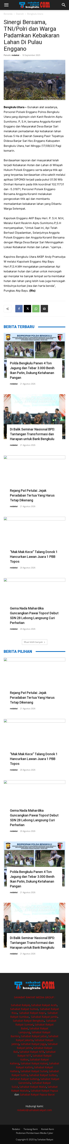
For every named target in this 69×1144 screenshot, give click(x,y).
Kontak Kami (47, 1129)
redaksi (15, 55)
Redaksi (16, 1129)
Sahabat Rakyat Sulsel (33, 1071)
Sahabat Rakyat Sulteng (24, 1079)
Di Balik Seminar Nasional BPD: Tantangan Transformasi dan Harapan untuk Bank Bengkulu (32, 434)
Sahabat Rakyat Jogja (33, 1044)
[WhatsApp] (36, 308)
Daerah (20, 13)
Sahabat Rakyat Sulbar (43, 1075)
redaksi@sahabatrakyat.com (34, 1110)
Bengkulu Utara (35, 13)
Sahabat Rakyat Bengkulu (28, 1020)
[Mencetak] (44, 308)
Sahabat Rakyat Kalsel (34, 1063)
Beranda (8, 13)
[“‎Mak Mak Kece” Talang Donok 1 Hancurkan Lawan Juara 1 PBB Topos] (34, 539)
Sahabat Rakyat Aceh (44, 1005)
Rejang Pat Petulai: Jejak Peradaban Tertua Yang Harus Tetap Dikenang (32, 495)
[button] (6, 5)
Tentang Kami (31, 1129)
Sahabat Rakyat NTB (31, 1051)
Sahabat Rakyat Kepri (32, 1013)
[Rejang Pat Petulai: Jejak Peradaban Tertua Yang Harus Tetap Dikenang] (34, 477)
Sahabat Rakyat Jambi (44, 1016)
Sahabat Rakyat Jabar (34, 1036)
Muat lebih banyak (33, 642)
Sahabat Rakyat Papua (44, 1090)
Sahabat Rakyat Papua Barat (37, 1094)
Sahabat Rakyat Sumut (24, 1009)
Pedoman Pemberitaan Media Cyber (34, 1133)
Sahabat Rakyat (20, 1005)
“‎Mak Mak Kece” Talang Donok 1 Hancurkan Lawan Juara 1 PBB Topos (34, 556)
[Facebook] (19, 308)
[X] (27, 308)
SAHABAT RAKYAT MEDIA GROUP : (34, 997)
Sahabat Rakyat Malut (32, 1086)
